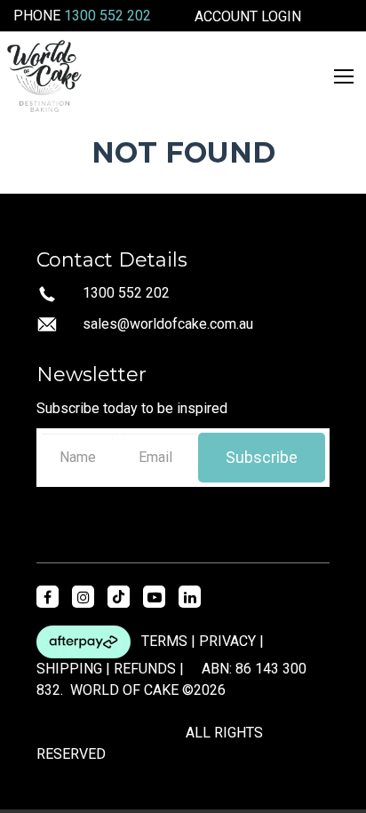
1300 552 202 (107, 15)
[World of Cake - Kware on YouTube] (154, 597)
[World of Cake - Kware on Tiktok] (118, 597)
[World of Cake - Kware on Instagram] (83, 597)
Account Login (248, 17)
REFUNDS (145, 668)
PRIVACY (227, 641)
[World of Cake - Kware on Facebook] (47, 597)
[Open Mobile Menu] (344, 76)
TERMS (164, 641)
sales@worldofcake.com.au (168, 323)
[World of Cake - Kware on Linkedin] (190, 597)
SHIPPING (69, 668)
